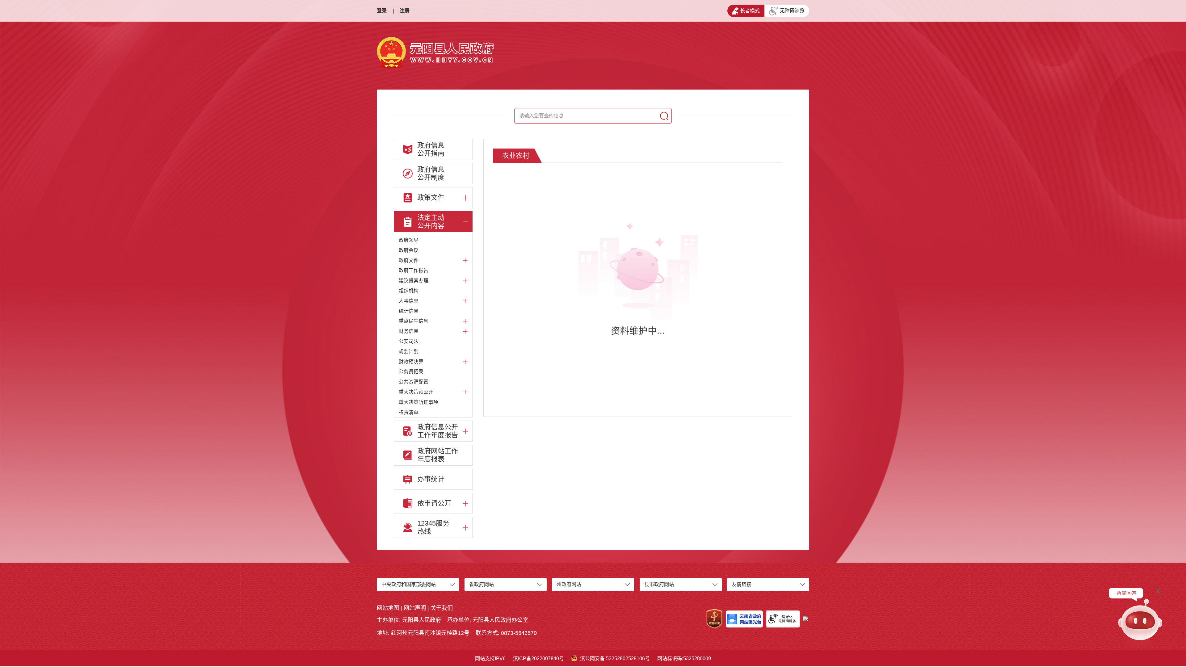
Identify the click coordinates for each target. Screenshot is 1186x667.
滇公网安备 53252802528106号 (615, 658)
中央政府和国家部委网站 (408, 584)
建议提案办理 (413, 280)
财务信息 (408, 331)
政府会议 (408, 250)
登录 (382, 10)
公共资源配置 (413, 381)
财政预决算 (411, 361)
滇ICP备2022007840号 (538, 658)
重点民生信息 (413, 321)
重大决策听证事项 (418, 402)
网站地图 (388, 608)
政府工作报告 (413, 270)
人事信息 (408, 301)
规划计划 (408, 351)
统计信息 (408, 311)
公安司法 (408, 341)
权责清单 (408, 412)
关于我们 (442, 608)
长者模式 (750, 10)
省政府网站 (481, 584)
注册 (405, 10)
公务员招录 (411, 371)
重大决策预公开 (416, 392)
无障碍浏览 (792, 10)
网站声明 (415, 608)
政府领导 (408, 240)
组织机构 (408, 290)
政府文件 (408, 260)
